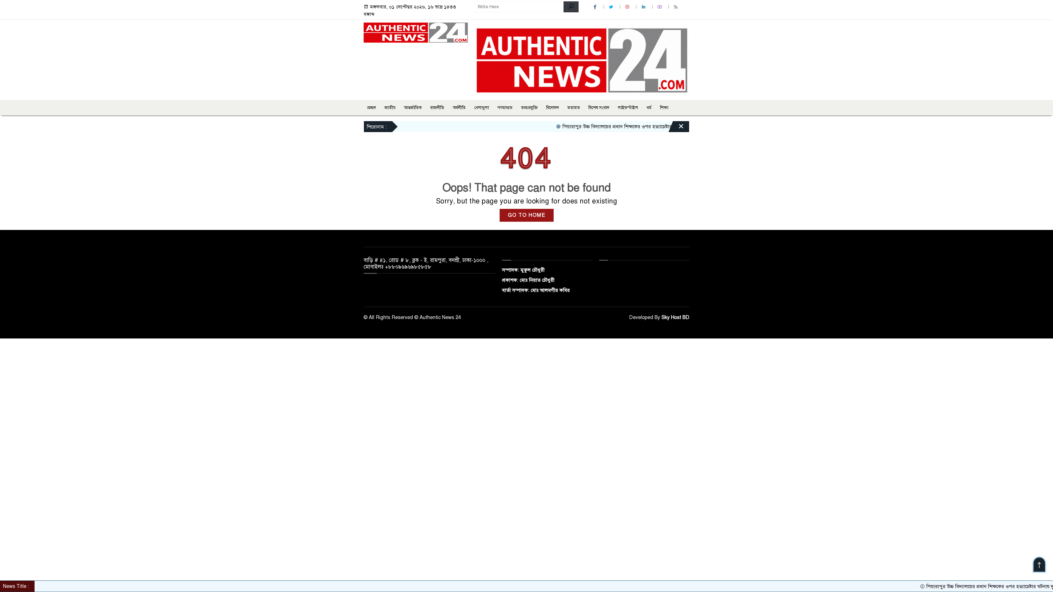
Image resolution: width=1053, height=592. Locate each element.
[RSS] (676, 7)
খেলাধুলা (481, 107)
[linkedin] (644, 7)
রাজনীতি (437, 107)
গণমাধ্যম (505, 107)
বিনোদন (552, 107)
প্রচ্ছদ (371, 107)
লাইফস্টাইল (628, 107)
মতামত (573, 107)
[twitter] (611, 7)
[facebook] (595, 7)
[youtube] (660, 7)
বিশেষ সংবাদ (598, 107)
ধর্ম (649, 107)
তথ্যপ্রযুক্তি (529, 107)
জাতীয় (389, 107)
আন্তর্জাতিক (413, 107)
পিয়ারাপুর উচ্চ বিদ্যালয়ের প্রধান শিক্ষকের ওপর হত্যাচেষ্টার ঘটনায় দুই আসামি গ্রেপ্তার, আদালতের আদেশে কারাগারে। (645, 127)
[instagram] (628, 7)
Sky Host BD (675, 317)
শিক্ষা (664, 107)
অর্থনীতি (459, 107)
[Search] (571, 6)
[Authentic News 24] (416, 32)
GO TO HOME (526, 215)
